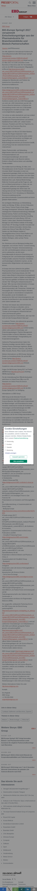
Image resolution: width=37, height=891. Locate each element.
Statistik (9, 447)
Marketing (10, 450)
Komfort (9, 444)
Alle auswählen (18, 461)
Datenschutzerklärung (21, 438)
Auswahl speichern (18, 457)
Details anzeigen (10, 453)
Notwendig (10, 441)
